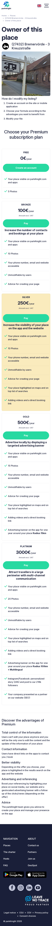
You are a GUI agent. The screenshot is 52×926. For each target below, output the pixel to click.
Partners (32, 852)
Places (13, 16)
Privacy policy (41, 912)
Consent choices (28, 916)
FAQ (5, 865)
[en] (39, 5)
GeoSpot (32, 865)
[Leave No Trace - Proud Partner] (37, 900)
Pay (26, 223)
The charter (9, 852)
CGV (29, 912)
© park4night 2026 (12, 921)
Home (4, 16)
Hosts (6, 858)
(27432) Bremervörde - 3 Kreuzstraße (21, 18)
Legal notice (10, 912)
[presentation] (5, 74)
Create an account (26, 167)
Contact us (33, 845)
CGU (21, 912)
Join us (31, 858)
